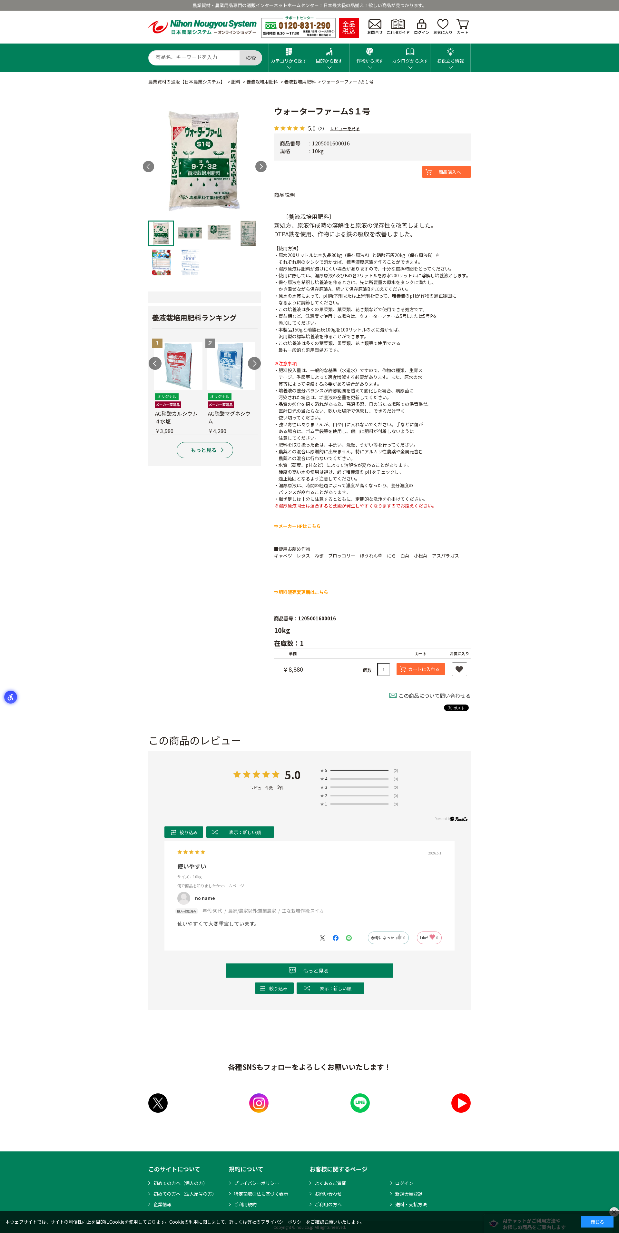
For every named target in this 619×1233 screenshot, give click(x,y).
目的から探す (329, 60)
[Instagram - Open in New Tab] (259, 1103)
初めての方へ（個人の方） (180, 1183)
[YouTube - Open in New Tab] (461, 1103)
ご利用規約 (245, 1204)
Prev (148, 166)
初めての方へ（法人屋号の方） (185, 1193)
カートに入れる (424, 669)
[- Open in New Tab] (325, 937)
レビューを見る (345, 128)
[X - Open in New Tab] (158, 1103)
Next (261, 166)
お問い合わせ (328, 1193)
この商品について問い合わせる (434, 695)
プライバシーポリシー (256, 1183)
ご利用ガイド (398, 32)
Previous (155, 363)
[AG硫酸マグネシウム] (231, 366)
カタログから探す (410, 60)
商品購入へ (449, 172)
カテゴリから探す (289, 60)
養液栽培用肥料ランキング (194, 317)
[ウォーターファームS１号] (204, 160)
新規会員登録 (408, 1193)
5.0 (293, 775)
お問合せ (375, 32)
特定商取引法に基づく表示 (261, 1193)
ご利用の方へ (328, 1204)
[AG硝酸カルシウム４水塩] (178, 366)
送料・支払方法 (411, 1204)
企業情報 (162, 1204)
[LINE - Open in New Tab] (360, 1103)
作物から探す (369, 60)
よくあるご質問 (330, 1183)
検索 (251, 58)
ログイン (421, 32)
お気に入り (443, 32)
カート (462, 32)
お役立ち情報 (450, 60)
